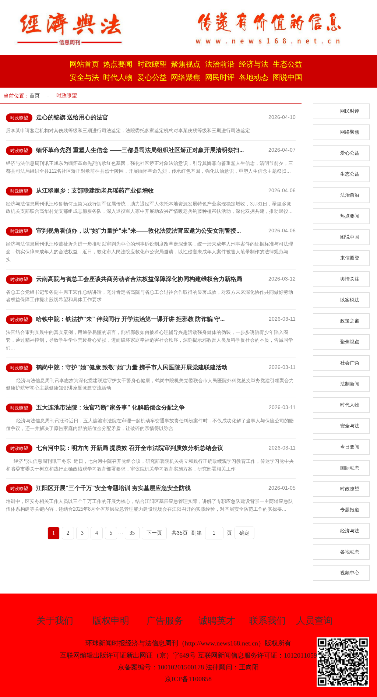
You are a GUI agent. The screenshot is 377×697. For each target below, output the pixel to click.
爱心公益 (152, 77)
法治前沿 (220, 64)
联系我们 (267, 621)
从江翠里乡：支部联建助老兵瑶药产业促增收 (95, 190)
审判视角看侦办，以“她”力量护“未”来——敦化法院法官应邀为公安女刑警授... (138, 231)
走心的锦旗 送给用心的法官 (72, 117)
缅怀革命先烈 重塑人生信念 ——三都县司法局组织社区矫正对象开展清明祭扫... (140, 150)
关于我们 (54, 621)
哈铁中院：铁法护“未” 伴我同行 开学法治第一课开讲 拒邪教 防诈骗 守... (130, 319)
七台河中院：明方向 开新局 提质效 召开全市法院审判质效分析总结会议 (129, 448)
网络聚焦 (185, 77)
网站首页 (84, 64)
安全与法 (84, 77)
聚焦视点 (185, 64)
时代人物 (118, 77)
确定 (244, 533)
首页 (34, 95)
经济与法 (253, 64)
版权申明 (110, 621)
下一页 (154, 533)
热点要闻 (118, 64)
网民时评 (220, 77)
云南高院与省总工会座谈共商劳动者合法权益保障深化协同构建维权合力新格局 (139, 279)
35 (132, 533)
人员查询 (314, 621)
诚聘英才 (216, 621)
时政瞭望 (152, 64)
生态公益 (287, 64)
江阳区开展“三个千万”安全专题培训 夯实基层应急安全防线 (113, 488)
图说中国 (287, 77)
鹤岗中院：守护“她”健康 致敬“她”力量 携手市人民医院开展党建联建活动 (132, 367)
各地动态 (253, 77)
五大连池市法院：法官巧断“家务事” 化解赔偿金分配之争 (110, 407)
